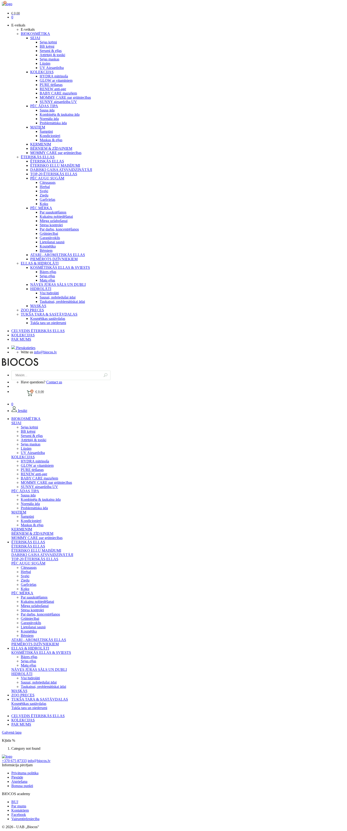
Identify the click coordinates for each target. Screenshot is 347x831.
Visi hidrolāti (49, 293)
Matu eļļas (47, 280)
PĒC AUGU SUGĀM (47, 178)
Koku (44, 204)
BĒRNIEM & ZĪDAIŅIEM (51, 148)
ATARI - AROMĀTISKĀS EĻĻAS (57, 255)
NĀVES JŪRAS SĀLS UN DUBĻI (58, 285)
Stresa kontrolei (51, 225)
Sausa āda (47, 110)
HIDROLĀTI (40, 289)
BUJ (14, 802)
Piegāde (17, 777)
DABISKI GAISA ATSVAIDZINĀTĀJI (61, 170)
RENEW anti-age (53, 89)
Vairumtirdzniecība (25, 819)
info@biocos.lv (45, 352)
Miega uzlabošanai (54, 221)
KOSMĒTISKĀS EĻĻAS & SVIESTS (60, 268)
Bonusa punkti (22, 786)
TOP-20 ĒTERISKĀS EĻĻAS (53, 174)
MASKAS (38, 306)
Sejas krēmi (48, 42)
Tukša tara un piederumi (48, 323)
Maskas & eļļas (51, 140)
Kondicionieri (50, 136)
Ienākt (22, 411)
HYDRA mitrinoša (54, 76)
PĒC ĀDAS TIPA (44, 106)
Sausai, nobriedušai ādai (58, 297)
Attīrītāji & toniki (52, 55)
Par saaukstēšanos (53, 212)
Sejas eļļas (47, 276)
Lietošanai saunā (52, 242)
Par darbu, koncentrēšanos (59, 229)
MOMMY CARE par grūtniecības (65, 97)
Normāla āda (49, 119)
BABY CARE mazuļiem (58, 93)
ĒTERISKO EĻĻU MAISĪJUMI (55, 165)
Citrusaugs (47, 182)
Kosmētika (48, 246)
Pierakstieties (25, 348)
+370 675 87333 (14, 761)
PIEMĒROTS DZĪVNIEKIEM (54, 259)
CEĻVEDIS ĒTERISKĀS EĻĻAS (38, 331)
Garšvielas (47, 199)
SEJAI (35, 38)
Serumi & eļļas (51, 51)
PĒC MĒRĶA (41, 208)
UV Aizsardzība (52, 68)
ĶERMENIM (40, 144)
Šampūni (46, 131)
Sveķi (44, 191)
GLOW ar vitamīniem (56, 80)
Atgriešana (19, 782)
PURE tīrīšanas (51, 85)
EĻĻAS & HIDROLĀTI (40, 263)
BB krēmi (47, 46)
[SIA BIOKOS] (7, 4)
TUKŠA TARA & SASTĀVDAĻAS (49, 314)
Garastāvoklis (50, 238)
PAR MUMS (21, 339)
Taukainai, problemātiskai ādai (62, 302)
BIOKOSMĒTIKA (35, 34)
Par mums (18, 806)
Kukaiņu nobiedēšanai (56, 216)
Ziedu (44, 195)
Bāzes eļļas (48, 272)
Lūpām (45, 63)
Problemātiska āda (53, 123)
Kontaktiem (20, 810)
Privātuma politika (24, 773)
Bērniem (46, 250)
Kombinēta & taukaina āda (60, 114)
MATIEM (37, 127)
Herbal (45, 187)
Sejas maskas (49, 59)
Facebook (18, 815)
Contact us (54, 382)
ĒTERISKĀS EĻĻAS (38, 157)
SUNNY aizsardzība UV (58, 102)
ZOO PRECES (32, 310)
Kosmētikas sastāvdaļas (47, 319)
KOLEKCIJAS (42, 72)
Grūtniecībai (49, 233)
